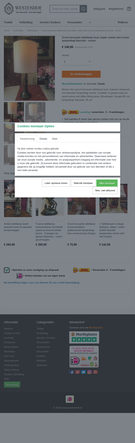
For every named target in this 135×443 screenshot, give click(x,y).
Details (43, 138)
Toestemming (27, 138)
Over (54, 138)
